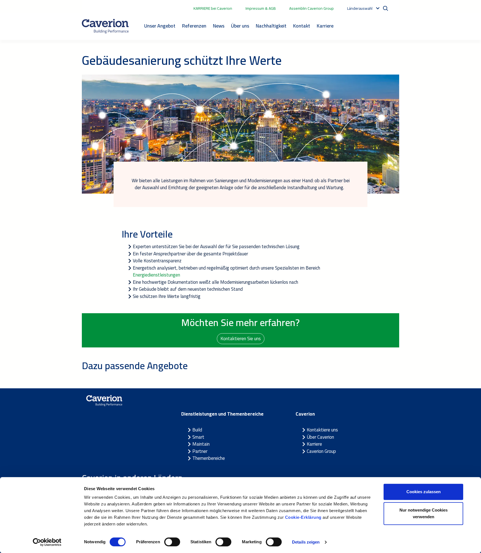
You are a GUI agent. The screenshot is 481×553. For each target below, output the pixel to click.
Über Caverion (320, 437)
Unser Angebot (159, 25)
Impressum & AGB (261, 8)
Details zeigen (306, 542)
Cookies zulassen (423, 491)
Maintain (201, 444)
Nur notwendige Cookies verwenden (423, 513)
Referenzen (194, 25)
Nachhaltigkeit (271, 25)
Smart (198, 437)
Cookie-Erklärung (303, 517)
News (218, 25)
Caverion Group (321, 451)
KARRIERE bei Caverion (212, 8)
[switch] (172, 541)
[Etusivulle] (105, 26)
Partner (199, 451)
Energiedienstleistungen (156, 274)
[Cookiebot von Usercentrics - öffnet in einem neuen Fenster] (47, 542)
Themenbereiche (208, 458)
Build (197, 429)
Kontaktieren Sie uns (240, 338)
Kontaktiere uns (322, 429)
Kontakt (301, 25)
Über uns (240, 25)
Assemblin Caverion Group (311, 8)
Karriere (325, 25)
